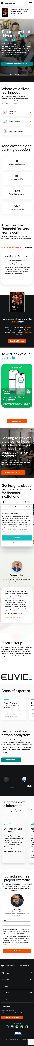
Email (5, 920)
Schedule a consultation (12, 1017)
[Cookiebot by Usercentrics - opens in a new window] (22, 502)
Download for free (17, 341)
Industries (5, 979)
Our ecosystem (10, 759)
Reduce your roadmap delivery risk (15, 64)
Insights (4, 986)
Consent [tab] (6, 507)
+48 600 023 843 (17, 916)
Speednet (5, 993)
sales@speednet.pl (7, 1010)
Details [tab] (17, 507)
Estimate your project (12, 472)
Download (14, 16)
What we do (6, 973)
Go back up (24, 965)
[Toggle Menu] (30, 3)
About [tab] (28, 507)
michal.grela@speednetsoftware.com (17, 913)
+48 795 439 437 (16, 1013)
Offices (4, 999)
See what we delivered (13, 618)
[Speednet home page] (8, 3)
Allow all (17, 537)
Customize (16, 543)
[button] (11, 247)
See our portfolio (15, 421)
